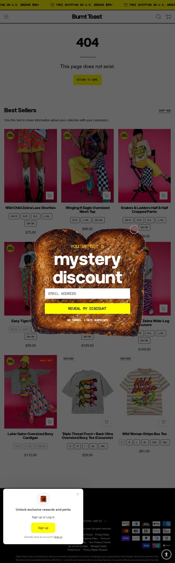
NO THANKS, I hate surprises (87, 320)
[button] (166, 554)
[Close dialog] (134, 229)
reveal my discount (87, 308)
